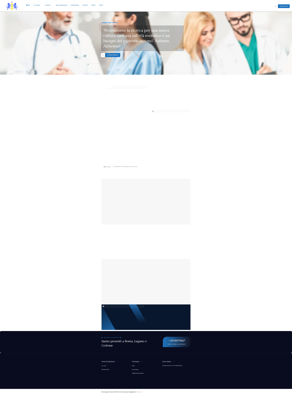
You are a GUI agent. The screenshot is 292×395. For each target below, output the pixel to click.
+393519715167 (176, 340)
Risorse (85, 5)
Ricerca (48, 5)
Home (28, 5)
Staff (133, 366)
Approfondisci (113, 55)
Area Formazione (61, 5)
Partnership (75, 5)
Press (101, 5)
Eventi (93, 5)
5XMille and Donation (138, 373)
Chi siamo (37, 5)
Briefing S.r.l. (139, 392)
